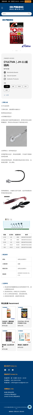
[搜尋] (29, 13)
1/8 (13, 86)
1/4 (25, 86)
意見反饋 (28, 1)
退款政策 (22, 411)
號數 (5, 83)
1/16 (7, 86)
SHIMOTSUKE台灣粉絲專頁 (12, 396)
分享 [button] (7, 95)
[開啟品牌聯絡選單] (30, 407)
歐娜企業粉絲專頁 (9, 392)
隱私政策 (16, 411)
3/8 (7, 90)
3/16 (19, 86)
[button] (2, 8)
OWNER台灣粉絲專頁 (10, 394)
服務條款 (11, 411)
